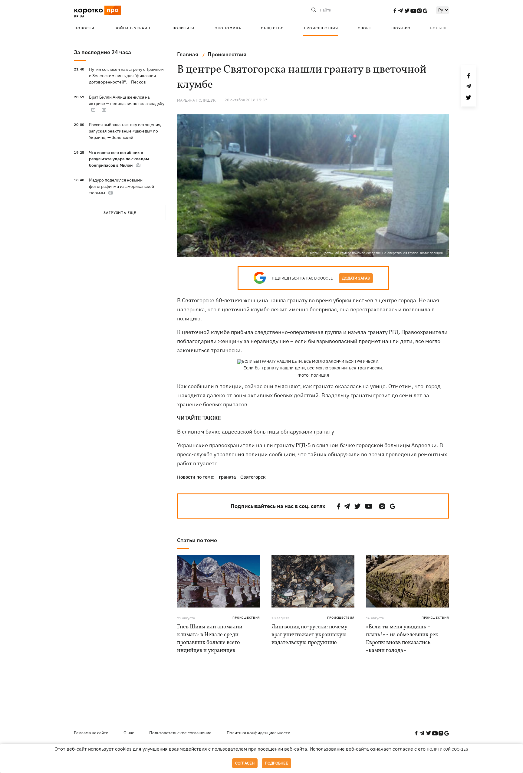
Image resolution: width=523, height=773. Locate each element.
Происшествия (321, 28)
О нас (128, 732)
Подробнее (276, 763)
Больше (439, 28)
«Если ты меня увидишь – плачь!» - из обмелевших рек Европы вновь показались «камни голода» (402, 638)
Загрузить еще (120, 212)
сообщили (201, 386)
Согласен (245, 763)
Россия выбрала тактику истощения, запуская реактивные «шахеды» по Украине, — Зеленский (125, 131)
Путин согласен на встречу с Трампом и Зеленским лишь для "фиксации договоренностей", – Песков (126, 76)
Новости (84, 28)
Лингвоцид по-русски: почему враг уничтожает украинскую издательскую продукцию (309, 635)
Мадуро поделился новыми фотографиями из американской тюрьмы (121, 186)
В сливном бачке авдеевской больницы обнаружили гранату (255, 431)
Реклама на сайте (91, 732)
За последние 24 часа (102, 52)
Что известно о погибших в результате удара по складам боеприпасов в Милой (119, 159)
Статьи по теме (197, 540)
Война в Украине (133, 28)
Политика (184, 28)
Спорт (364, 28)
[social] (394, 10)
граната (227, 477)
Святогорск (253, 477)
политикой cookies (447, 749)
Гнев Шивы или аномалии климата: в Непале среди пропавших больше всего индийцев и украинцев (209, 638)
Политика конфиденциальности (258, 732)
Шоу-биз (400, 28)
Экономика (228, 28)
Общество (272, 28)
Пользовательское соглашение (180, 732)
